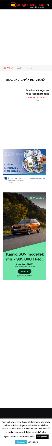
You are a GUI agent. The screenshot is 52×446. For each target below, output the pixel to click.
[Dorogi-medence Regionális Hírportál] (27, 5)
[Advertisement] (26, 37)
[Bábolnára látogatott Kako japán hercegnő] (13, 110)
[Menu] (5, 5)
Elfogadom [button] (42, 444)
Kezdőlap (19, 68)
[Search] (47, 5)
